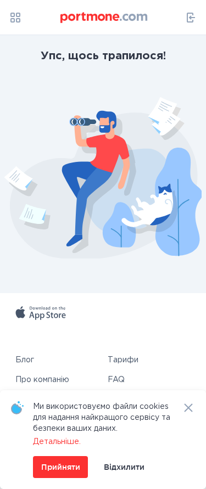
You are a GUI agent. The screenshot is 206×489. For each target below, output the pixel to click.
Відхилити (124, 467)
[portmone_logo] (104, 17)
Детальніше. (57, 442)
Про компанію (42, 379)
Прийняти (60, 467)
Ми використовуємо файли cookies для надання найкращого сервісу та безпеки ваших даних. (101, 417)
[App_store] (69, 326)
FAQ (116, 379)
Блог (24, 360)
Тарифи (123, 360)
